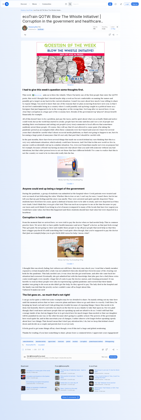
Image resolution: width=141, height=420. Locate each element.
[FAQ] (66, 4)
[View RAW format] (103, 349)
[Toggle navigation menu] (3, 4)
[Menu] (117, 34)
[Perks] (110, 4)
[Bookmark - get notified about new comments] (109, 34)
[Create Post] (121, 4)
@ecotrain (38, 95)
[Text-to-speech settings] (117, 27)
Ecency (23, 10)
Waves (34, 4)
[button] (23, 349)
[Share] (113, 34)
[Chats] (115, 4)
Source (71, 85)
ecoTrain (30, 10)
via (41, 345)
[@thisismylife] (24, 28)
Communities (46, 4)
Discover (24, 4)
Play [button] (114, 29)
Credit (69, 184)
